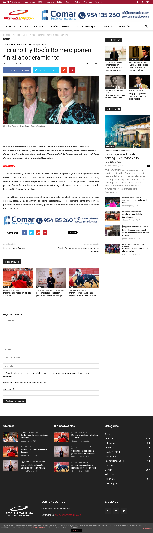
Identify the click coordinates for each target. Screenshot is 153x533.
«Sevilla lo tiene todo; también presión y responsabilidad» (138, 67)
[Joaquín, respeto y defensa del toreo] (112, 202)
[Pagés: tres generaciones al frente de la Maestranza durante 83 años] (112, 230)
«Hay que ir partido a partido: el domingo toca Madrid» (138, 96)
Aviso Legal (99, 2)
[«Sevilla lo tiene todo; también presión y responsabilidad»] (139, 53)
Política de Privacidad (83, 2)
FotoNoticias (70, 26)
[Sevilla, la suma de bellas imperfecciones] (112, 216)
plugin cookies (147, 528)
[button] (146, 26)
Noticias (25, 26)
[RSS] (142, 2)
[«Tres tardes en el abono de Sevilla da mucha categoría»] (115, 53)
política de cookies (37, 527)
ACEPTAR (76, 531)
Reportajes (88, 26)
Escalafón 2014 (112, 451)
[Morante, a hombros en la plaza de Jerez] (18, 278)
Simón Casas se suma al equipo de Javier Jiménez (78, 250)
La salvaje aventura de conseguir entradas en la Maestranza (122, 158)
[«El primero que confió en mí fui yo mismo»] (115, 82)
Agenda (108, 434)
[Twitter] (147, 2)
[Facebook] (137, 2)
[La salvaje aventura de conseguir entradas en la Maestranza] (127, 131)
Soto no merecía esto (14, 248)
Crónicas (39, 26)
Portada (10, 26)
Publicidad (110, 474)
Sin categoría (111, 483)
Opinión (53, 26)
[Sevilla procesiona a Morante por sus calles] (10, 437)
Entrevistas (106, 26)
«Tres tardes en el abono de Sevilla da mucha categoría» (113, 67)
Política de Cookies (64, 2)
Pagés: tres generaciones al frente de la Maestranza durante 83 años (135, 233)
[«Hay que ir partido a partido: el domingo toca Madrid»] (139, 82)
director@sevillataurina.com (68, 514)
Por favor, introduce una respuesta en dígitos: (24, 382)
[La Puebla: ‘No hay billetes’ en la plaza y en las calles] (112, 249)
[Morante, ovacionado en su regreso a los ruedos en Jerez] (84, 278)
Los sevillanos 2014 (114, 460)
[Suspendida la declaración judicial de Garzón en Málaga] (51, 278)
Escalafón (124, 26)
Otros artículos (12, 262)
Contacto (50, 2)
